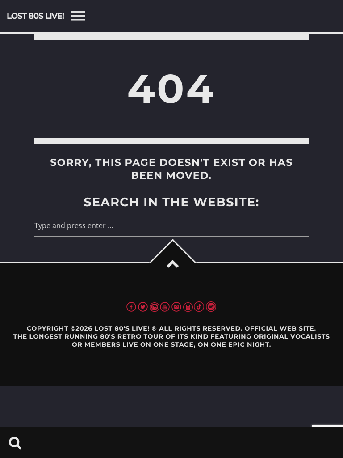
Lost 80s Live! (35, 16)
